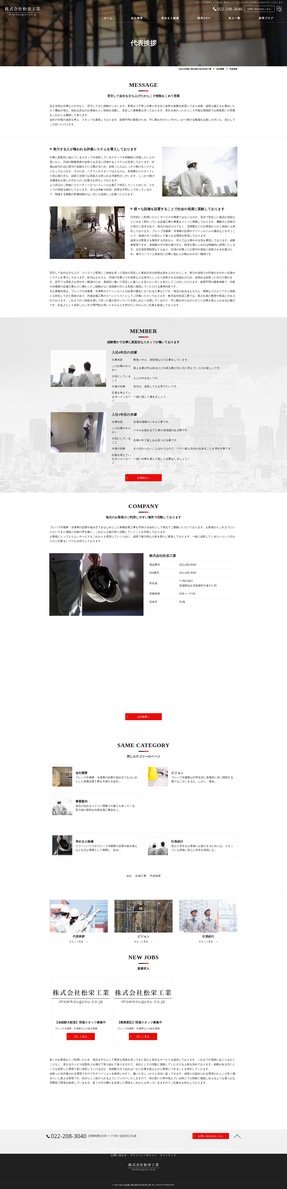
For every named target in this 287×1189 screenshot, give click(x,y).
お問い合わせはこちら (259, 8)
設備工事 (140, 876)
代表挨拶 (155, 876)
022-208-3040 (187, 564)
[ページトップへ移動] (237, 1136)
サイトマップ (168, 1155)
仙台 (129, 876)
